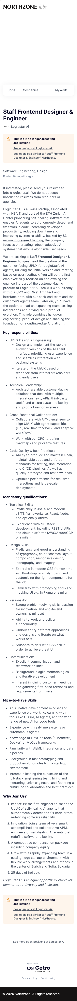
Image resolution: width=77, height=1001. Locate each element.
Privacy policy (29, 978)
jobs (11, 90)
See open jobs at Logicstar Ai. (33, 148)
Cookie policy (48, 978)
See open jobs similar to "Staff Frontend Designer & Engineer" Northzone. (39, 155)
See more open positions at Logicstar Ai (38, 941)
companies (30, 90)
